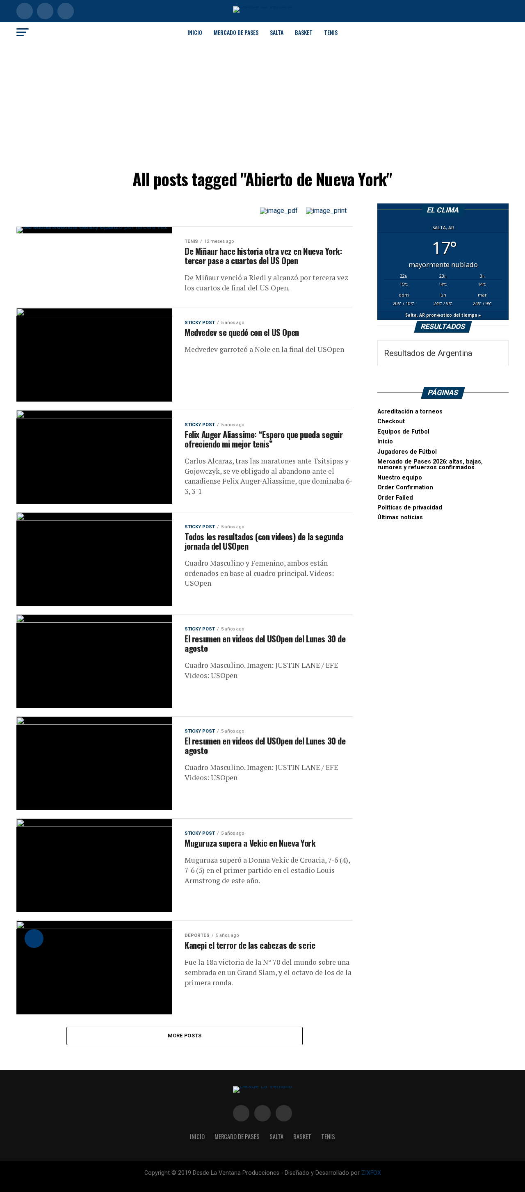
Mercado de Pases (236, 32)
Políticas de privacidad (409, 507)
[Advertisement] (262, 104)
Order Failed (395, 497)
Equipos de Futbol (403, 431)
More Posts (185, 1035)
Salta (276, 32)
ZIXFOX (371, 1172)
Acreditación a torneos (410, 411)
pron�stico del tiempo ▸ (443, 315)
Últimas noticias (400, 517)
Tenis (331, 32)
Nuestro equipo (399, 477)
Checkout (391, 421)
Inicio (194, 32)
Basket (304, 32)
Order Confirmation (405, 487)
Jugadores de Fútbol (407, 451)
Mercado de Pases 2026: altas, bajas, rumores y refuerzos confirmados (430, 464)
